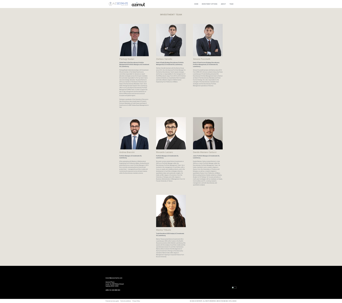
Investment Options (209, 4)
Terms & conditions (125, 301)
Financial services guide (112, 301)
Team (231, 4)
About (223, 4)
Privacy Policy (136, 301)
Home (196, 4)
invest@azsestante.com (114, 278)
